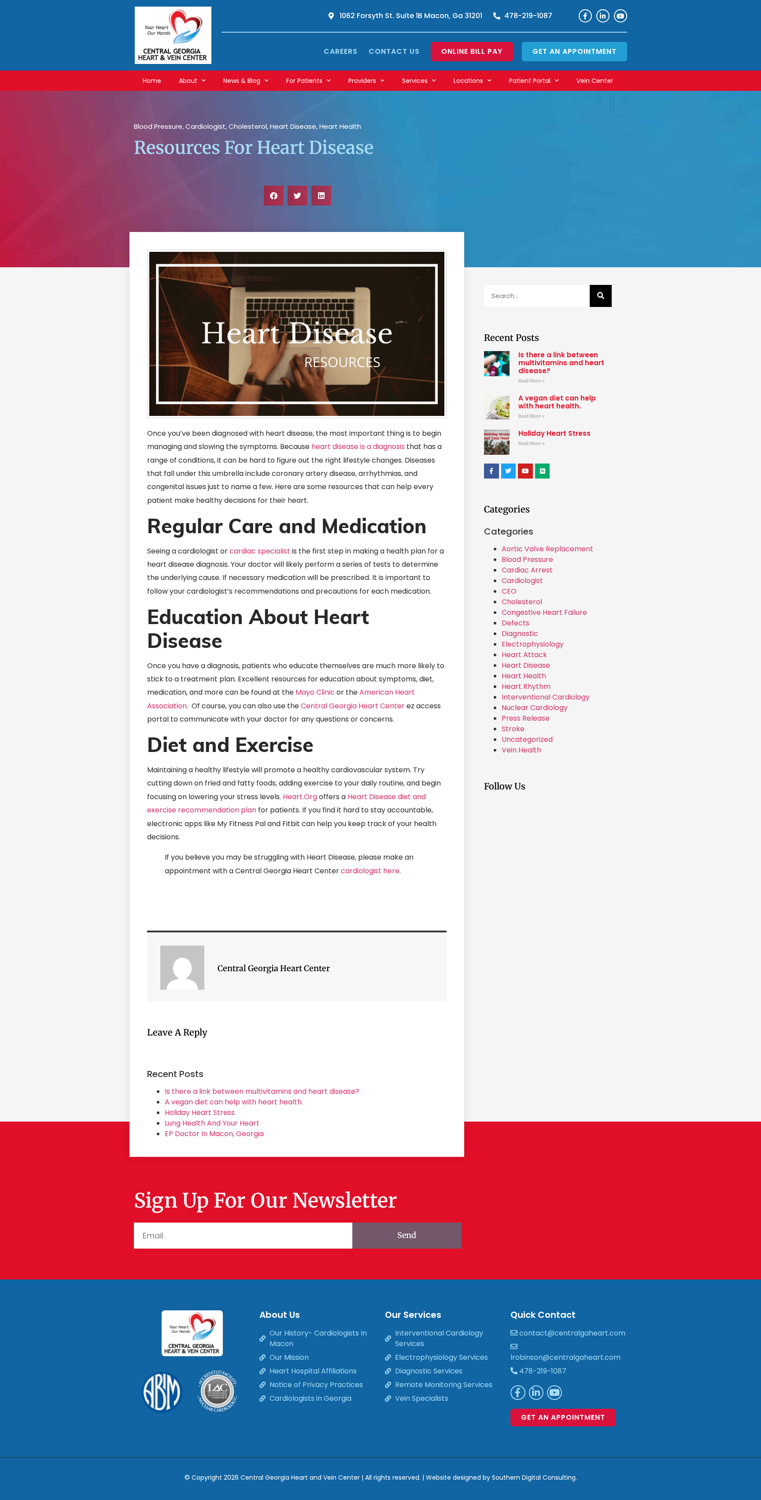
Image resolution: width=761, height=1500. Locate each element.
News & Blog (241, 80)
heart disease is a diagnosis (358, 446)
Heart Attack (524, 655)
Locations (468, 80)
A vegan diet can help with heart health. (234, 1102)
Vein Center (594, 80)
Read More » (531, 381)
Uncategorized (527, 739)
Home (152, 80)
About (188, 80)
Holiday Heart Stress (200, 1112)
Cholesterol (248, 126)
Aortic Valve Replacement (547, 549)
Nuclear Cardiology (535, 708)
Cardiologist (205, 126)
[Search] (601, 296)
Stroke (513, 729)
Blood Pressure (158, 126)
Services (415, 80)
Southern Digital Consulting (534, 1477)
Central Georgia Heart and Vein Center (300, 1477)
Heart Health (340, 126)
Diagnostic (520, 633)
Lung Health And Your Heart (212, 1123)
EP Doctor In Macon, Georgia (214, 1134)
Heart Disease (293, 126)
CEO (509, 591)
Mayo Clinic (315, 692)
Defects (515, 623)
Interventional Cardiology (546, 697)
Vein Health (521, 750)
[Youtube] (620, 15)
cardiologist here (370, 871)
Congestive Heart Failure (544, 612)
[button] (274, 196)
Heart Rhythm (526, 686)
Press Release (526, 718)
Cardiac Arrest (527, 570)
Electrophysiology (533, 644)
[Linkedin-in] (603, 15)
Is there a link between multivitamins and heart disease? (262, 1091)
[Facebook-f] (585, 15)
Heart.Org (300, 797)
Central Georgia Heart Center (353, 706)
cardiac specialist (259, 551)
